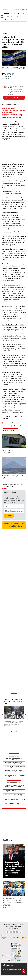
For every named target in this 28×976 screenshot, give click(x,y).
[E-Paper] (24, 10)
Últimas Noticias (15, 20)
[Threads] (8, 16)
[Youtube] (20, 16)
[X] (11, 16)
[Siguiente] (26, 716)
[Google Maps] (23, 938)
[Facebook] (14, 16)
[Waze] (26, 938)
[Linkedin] (10, 73)
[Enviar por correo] (13, 73)
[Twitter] (3, 73)
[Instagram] (17, 16)
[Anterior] (2, 716)
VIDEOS (14, 694)
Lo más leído (14, 756)
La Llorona (24, 20)
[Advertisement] (14, 633)
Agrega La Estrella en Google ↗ (14, 97)
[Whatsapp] (8, 73)
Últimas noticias (14, 783)
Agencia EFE (7, 76)
